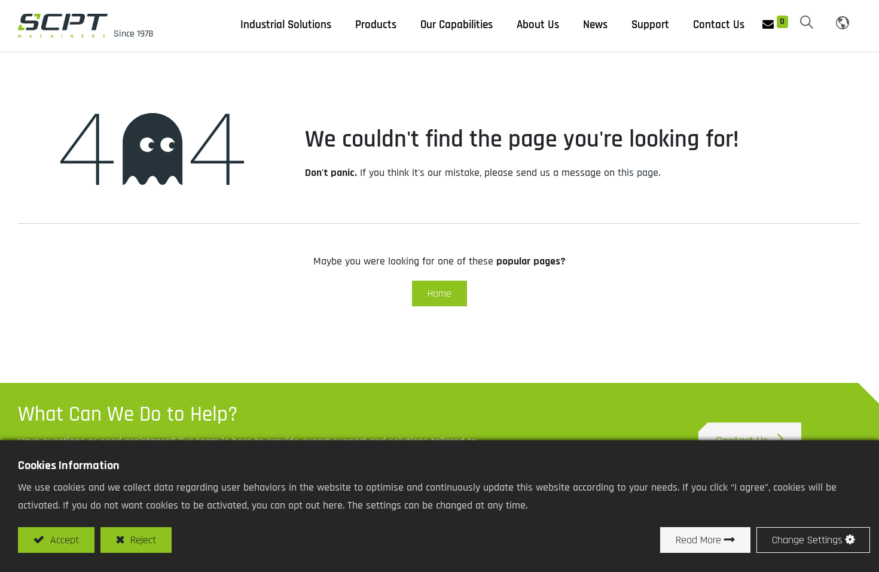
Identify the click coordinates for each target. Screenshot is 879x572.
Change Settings (807, 540)
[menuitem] (595, 25)
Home (439, 293)
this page (638, 172)
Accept (63, 540)
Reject (141, 540)
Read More (698, 540)
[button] (806, 23)
